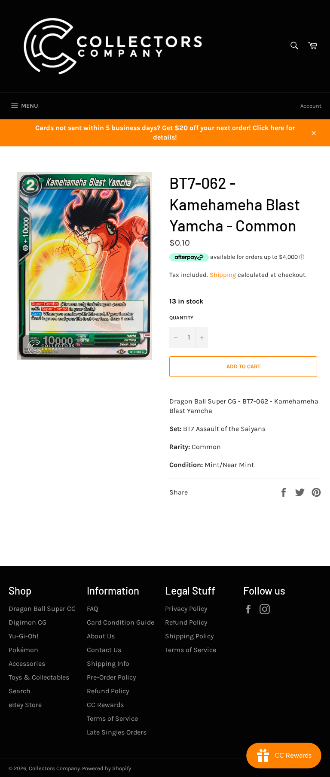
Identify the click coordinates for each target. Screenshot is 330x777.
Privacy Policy (186, 608)
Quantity (181, 318)
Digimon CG (27, 622)
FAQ (92, 608)
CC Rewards (105, 705)
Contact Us (104, 650)
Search (20, 691)
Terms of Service (112, 718)
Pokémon (23, 650)
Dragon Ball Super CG (42, 608)
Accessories (27, 663)
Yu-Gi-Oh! (23, 636)
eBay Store (25, 705)
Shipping (223, 275)
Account (310, 106)
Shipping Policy (189, 636)
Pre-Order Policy (111, 677)
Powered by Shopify (106, 768)
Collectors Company (54, 768)
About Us (101, 636)
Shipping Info (108, 663)
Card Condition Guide (120, 622)
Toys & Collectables (39, 677)
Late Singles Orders (117, 732)
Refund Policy (108, 691)
